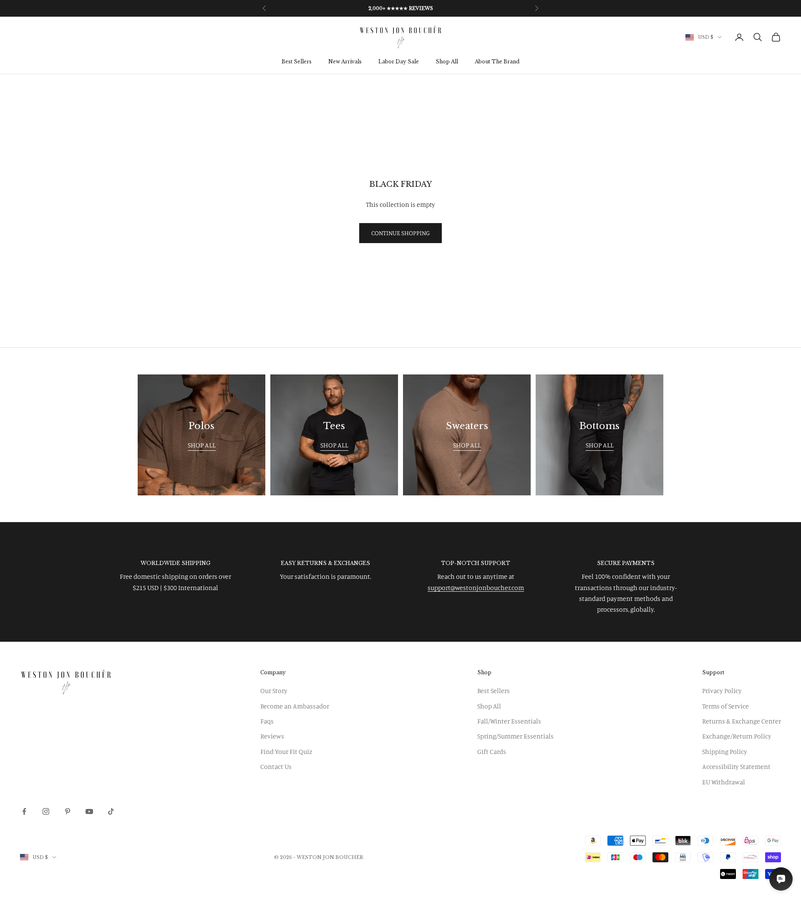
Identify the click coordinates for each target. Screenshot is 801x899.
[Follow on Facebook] (24, 811)
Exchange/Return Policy (736, 736)
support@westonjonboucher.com (476, 587)
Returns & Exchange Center (741, 721)
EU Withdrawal (723, 782)
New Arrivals (345, 62)
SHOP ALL (202, 445)
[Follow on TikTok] (111, 811)
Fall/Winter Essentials (509, 721)
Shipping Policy (724, 751)
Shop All (447, 62)
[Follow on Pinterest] (67, 811)
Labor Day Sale (398, 62)
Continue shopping (400, 233)
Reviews (272, 736)
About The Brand (497, 62)
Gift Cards (491, 751)
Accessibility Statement (736, 766)
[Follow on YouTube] (89, 811)
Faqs (267, 721)
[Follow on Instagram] (46, 811)
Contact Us (276, 766)
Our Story (273, 690)
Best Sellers (297, 62)
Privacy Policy (722, 690)
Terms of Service (725, 706)
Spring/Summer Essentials (515, 736)
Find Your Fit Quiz (286, 751)
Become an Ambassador (294, 706)
